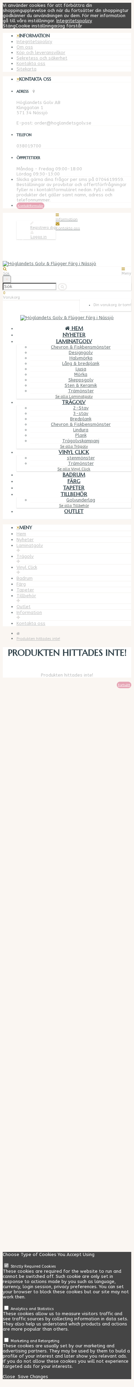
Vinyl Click (74, 452)
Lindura (80, 429)
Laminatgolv (74, 341)
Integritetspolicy (34, 41)
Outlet (73, 511)
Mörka (80, 374)
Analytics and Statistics (32, 1309)
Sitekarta (26, 68)
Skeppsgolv (80, 379)
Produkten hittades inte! (38, 639)
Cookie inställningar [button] (36, 25)
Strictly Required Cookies (33, 1266)
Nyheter (74, 334)
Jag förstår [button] (70, 25)
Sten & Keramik (81, 385)
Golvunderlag (80, 499)
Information (29, 612)
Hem (21, 533)
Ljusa (81, 368)
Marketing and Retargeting (34, 1341)
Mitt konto (27, 1133)
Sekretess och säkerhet (41, 58)
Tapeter (74, 487)
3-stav (80, 413)
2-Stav (81, 407)
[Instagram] (31, 1210)
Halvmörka (80, 358)
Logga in (39, 237)
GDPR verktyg (31, 1080)
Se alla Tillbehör (74, 505)
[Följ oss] (18, 1196)
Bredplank (80, 418)
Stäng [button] (9, 25)
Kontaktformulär (30, 206)
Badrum (74, 474)
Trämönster (81, 390)
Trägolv (74, 402)
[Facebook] (31, 1201)
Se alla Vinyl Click (73, 469)
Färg (73, 481)
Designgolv (81, 352)
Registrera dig (43, 227)
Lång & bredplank (80, 363)
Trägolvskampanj (80, 440)
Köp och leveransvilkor (40, 52)
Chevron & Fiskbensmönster (81, 347)
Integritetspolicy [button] (74, 20)
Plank (81, 435)
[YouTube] (32, 1206)
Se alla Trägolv (74, 446)
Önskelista (27, 1143)
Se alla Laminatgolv (74, 396)
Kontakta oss (30, 63)
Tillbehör (74, 494)
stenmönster (81, 457)
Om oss (24, 47)
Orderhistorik (30, 1138)
